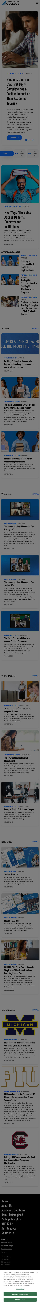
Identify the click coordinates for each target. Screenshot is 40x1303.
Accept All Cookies (20, 1299)
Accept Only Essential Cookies (20, 1294)
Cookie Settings (20, 1289)
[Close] (37, 1273)
